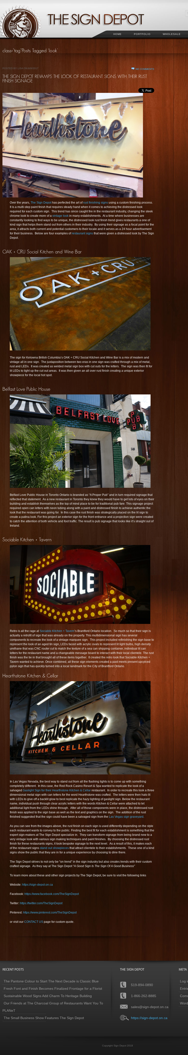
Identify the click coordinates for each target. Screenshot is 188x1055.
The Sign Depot (41, 202)
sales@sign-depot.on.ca (149, 1007)
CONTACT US (33, 922)
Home (117, 34)
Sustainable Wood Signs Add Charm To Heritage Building (48, 996)
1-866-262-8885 (143, 996)
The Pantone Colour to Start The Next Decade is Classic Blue (51, 981)
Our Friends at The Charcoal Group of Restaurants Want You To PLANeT (52, 1006)
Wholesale (172, 34)
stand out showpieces (54, 848)
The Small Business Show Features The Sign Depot (44, 1018)
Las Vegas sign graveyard (126, 816)
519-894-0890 (142, 985)
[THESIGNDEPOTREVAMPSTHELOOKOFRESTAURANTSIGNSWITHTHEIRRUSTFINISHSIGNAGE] (75, 78)
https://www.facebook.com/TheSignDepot (51, 894)
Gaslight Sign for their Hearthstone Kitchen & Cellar (57, 790)
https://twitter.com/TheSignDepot (41, 903)
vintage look (60, 216)
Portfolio (142, 34)
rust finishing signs (95, 202)
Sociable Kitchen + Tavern (57, 631)
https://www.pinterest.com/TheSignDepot (50, 912)
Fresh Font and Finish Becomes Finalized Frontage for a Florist (53, 988)
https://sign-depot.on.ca (37, 884)
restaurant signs (82, 233)
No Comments (145, 69)
